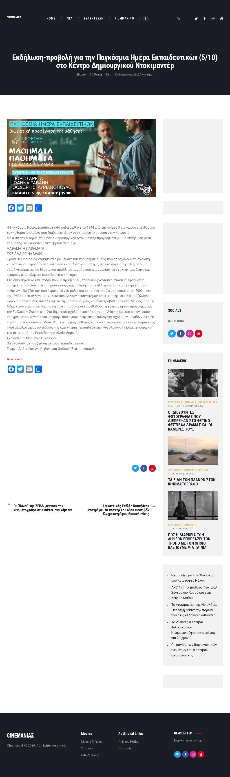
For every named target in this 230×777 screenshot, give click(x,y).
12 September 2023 (190, 406)
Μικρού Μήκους (91, 742)
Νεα (170, 406)
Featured (174, 402)
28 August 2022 (183, 473)
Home (81, 74)
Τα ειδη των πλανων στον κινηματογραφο (192, 482)
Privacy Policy (128, 742)
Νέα (108, 74)
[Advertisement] (81, 419)
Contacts (125, 748)
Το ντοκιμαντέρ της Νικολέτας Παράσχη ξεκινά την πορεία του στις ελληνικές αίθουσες (194, 610)
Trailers (87, 748)
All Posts (96, 74)
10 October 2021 (183, 528)
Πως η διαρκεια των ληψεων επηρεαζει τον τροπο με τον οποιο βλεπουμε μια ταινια (189, 541)
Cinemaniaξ (15, 745)
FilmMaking (188, 402)
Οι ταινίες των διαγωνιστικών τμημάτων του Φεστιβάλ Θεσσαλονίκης (194, 650)
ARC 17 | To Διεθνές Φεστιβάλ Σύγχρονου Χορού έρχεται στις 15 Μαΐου (194, 592)
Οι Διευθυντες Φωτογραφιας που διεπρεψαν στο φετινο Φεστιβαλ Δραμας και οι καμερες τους (190, 420)
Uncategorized (207, 402)
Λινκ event (15, 359)
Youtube (203, 469)
